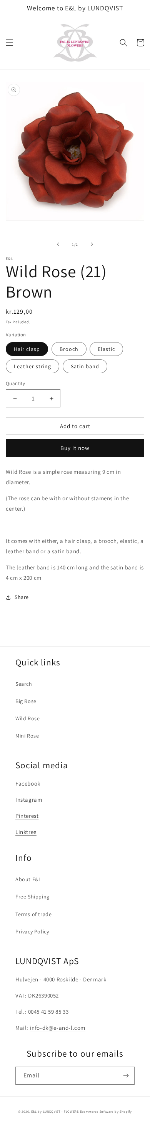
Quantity (15, 383)
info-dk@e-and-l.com (57, 1027)
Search (23, 683)
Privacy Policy (32, 931)
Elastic (106, 349)
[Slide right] (91, 244)
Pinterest (26, 815)
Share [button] (22, 597)
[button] (9, 42)
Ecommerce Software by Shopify (106, 1111)
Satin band (85, 366)
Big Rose (26, 701)
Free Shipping (32, 896)
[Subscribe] (125, 1076)
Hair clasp (27, 349)
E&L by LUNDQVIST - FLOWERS (55, 1111)
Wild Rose (27, 718)
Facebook (27, 783)
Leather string (32, 366)
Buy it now (75, 448)
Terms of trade (33, 914)
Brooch (69, 349)
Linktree (26, 831)
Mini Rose (27, 735)
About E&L (28, 879)
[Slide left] (58, 244)
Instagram (28, 799)
